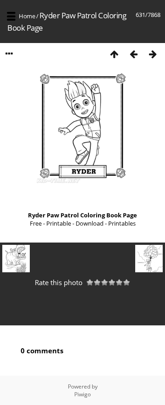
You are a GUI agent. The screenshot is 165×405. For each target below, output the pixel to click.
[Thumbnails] (114, 54)
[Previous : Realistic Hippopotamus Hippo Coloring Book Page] (133, 54)
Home (27, 16)
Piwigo (82, 394)
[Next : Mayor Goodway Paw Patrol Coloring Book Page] (152, 54)
